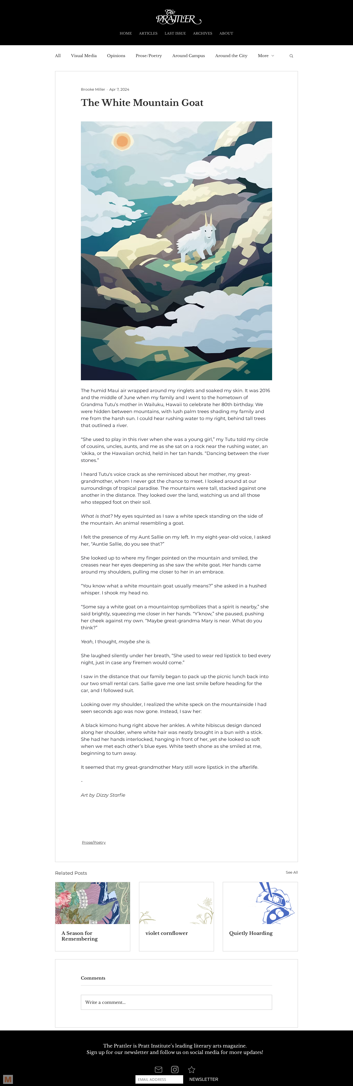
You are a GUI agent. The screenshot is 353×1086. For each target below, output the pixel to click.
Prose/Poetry (149, 55)
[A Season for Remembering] (92, 903)
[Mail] (158, 1069)
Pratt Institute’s (156, 1046)
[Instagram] (175, 1070)
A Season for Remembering (80, 936)
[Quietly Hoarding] (260, 903)
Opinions (116, 55)
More (263, 55)
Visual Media (84, 55)
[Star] (191, 1069)
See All (292, 872)
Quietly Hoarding (251, 933)
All (58, 55)
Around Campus (188, 55)
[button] (291, 55)
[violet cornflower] (176, 903)
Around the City (231, 55)
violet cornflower (166, 933)
